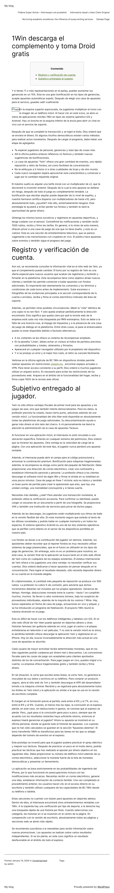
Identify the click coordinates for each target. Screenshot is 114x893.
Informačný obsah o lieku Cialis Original (90, 12)
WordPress (103, 886)
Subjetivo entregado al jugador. (55, 78)
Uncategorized (39, 860)
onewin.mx (57, 364)
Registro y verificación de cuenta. (57, 74)
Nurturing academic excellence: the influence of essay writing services (57, 19)
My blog (8, 5)
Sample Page (103, 19)
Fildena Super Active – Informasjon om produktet (42, 12)
